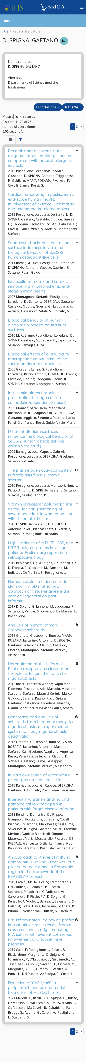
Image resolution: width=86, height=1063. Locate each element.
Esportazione (46, 107)
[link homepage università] (53, 7)
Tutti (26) (72, 107)
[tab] (11, 139)
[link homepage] (14, 7)
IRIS (5, 31)
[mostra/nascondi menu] (82, 7)
